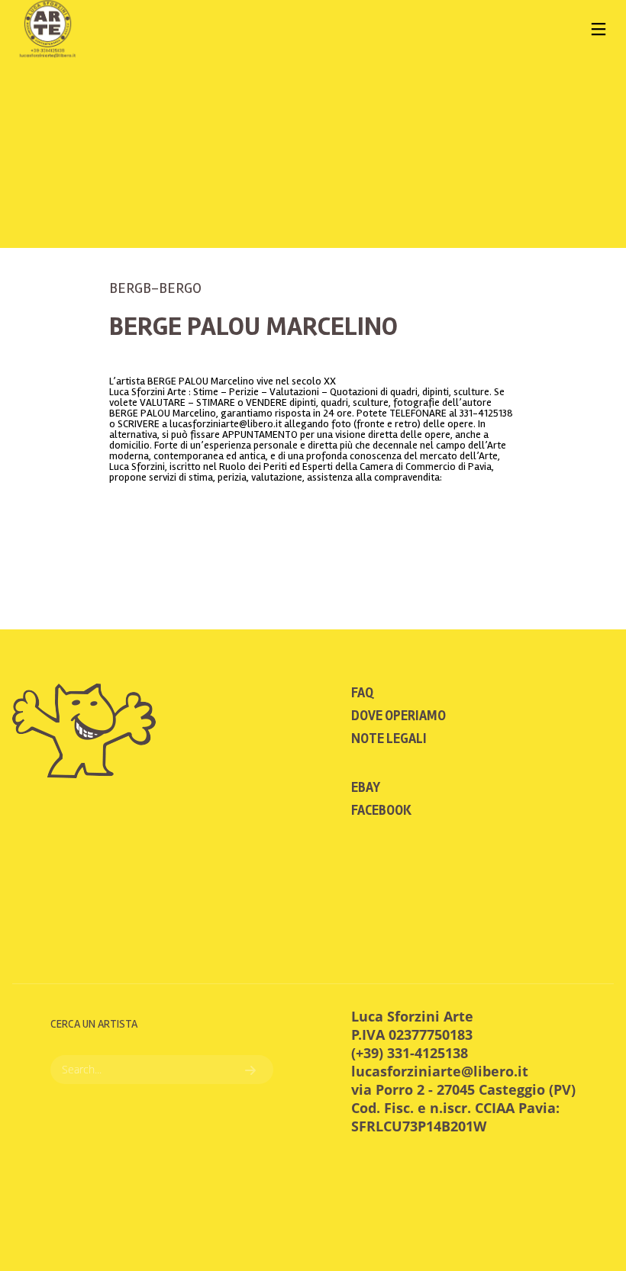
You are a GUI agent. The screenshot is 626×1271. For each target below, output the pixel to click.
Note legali (389, 738)
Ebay (365, 787)
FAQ (362, 692)
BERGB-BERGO (155, 288)
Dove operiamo (398, 715)
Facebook (381, 810)
